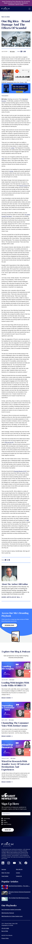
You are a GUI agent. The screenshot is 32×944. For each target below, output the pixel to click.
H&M (27, 520)
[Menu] (29, 9)
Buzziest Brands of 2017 (20, 471)
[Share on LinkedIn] (21, 51)
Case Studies (5, 876)
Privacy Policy (5, 938)
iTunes (22, 82)
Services (4, 869)
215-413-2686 (5, 928)
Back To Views (6, 17)
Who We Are (19, 869)
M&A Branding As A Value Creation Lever (12, 916)
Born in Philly (5, 931)
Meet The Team (6, 872)
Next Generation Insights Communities (11, 909)
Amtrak (11, 171)
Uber (3, 158)
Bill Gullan (12, 51)
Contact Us (19, 876)
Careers (18, 872)
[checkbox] (16, 821)
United (12, 148)
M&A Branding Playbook (8, 913)
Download (10, 82)
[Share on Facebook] (25, 51)
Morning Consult (23, 185)
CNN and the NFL (9, 442)
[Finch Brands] (6, 8)
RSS (26, 82)
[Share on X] (23, 51)
